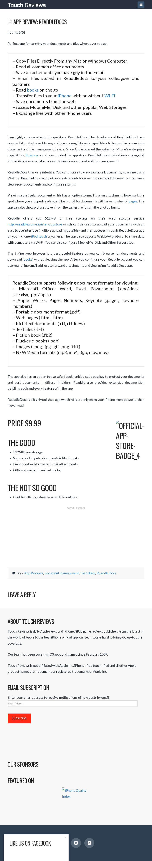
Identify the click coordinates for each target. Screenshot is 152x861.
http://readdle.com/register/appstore (35, 224)
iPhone (65, 95)
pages (132, 201)
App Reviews (33, 573)
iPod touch (39, 236)
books (33, 89)
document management (61, 573)
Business (31, 155)
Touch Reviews (27, 5)
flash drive (87, 573)
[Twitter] (76, 843)
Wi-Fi (109, 95)
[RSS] (89, 843)
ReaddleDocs (106, 573)
